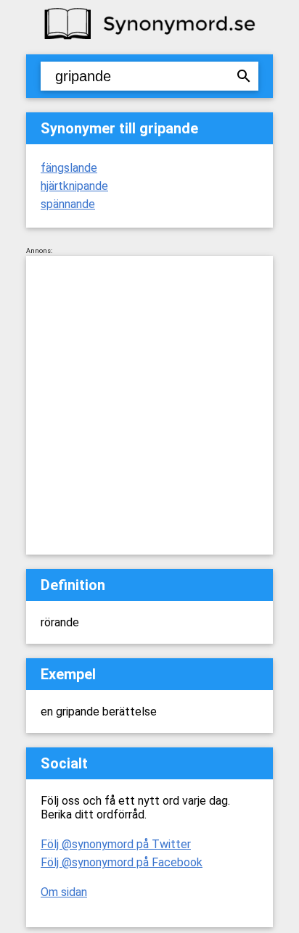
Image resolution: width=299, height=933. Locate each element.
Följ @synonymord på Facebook (121, 862)
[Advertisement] (149, 405)
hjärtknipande (74, 186)
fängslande (69, 168)
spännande (68, 204)
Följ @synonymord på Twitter (116, 844)
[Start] (149, 38)
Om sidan (64, 892)
